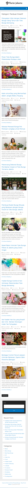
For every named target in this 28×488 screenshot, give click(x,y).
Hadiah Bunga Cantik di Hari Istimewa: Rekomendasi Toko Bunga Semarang (12, 283)
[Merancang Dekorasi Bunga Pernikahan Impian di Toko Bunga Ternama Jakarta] (14, 183)
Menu (2, 8)
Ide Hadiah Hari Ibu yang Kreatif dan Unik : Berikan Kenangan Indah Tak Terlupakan (13, 322)
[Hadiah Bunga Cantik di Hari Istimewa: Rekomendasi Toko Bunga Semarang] (14, 298)
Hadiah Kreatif (5, 214)
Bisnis (6, 448)
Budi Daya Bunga (9, 453)
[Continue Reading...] (7, 53)
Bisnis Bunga (8, 451)
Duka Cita (7, 457)
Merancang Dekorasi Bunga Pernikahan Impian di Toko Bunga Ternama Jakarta (14, 167)
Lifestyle (7, 63)
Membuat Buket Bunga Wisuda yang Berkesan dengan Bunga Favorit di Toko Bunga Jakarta (13, 207)
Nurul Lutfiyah (6, 98)
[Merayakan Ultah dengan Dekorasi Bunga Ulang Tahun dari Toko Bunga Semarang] (14, 35)
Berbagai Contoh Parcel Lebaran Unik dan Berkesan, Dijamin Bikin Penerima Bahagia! (13, 357)
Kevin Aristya (6, 25)
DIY (22, 25)
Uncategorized (8, 476)
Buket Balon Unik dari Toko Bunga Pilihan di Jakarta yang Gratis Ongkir (14, 247)
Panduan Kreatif (9, 100)
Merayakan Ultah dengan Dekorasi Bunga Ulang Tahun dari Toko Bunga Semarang (14, 20)
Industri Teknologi (9, 463)
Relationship (8, 474)
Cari (5, 402)
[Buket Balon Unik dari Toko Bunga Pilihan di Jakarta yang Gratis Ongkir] (14, 264)
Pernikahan (18, 173)
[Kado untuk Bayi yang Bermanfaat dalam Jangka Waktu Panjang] (14, 110)
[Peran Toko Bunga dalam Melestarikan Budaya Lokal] (14, 72)
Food (6, 459)
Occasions (4, 27)
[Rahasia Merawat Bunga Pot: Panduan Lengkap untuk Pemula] (14, 143)
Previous (5, 395)
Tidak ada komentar (14, 27)
